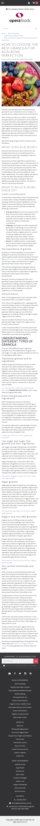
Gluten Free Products (20, 701)
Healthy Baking (20, 694)
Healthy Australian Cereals (20, 687)
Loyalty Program (20, 753)
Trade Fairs (20, 756)
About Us (20, 726)
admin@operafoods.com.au (21, 803)
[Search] (36, 28)
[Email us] (9, 673)
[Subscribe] (35, 661)
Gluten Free (20, 781)
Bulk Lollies (20, 774)
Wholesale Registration (20, 729)
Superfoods (20, 768)
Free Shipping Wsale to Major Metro (20, 9)
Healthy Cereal (20, 764)
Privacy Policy (33, 665)
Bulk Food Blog (20, 684)
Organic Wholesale (20, 785)
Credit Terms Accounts (20, 749)
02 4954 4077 (21, 800)
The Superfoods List (20, 697)
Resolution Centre (20, 742)
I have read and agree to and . (21, 665)
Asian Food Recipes (20, 711)
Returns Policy (20, 746)
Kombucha (20, 771)
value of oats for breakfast (14, 259)
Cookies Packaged (20, 778)
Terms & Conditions (22, 665)
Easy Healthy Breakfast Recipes (20, 691)
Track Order (20, 739)
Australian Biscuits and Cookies (20, 707)
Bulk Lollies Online (20, 717)
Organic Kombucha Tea (20, 714)
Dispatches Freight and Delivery (20, 736)
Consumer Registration (20, 732)
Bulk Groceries (20, 791)
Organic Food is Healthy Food (20, 704)
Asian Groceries (20, 788)
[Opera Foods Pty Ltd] (20, 18)
